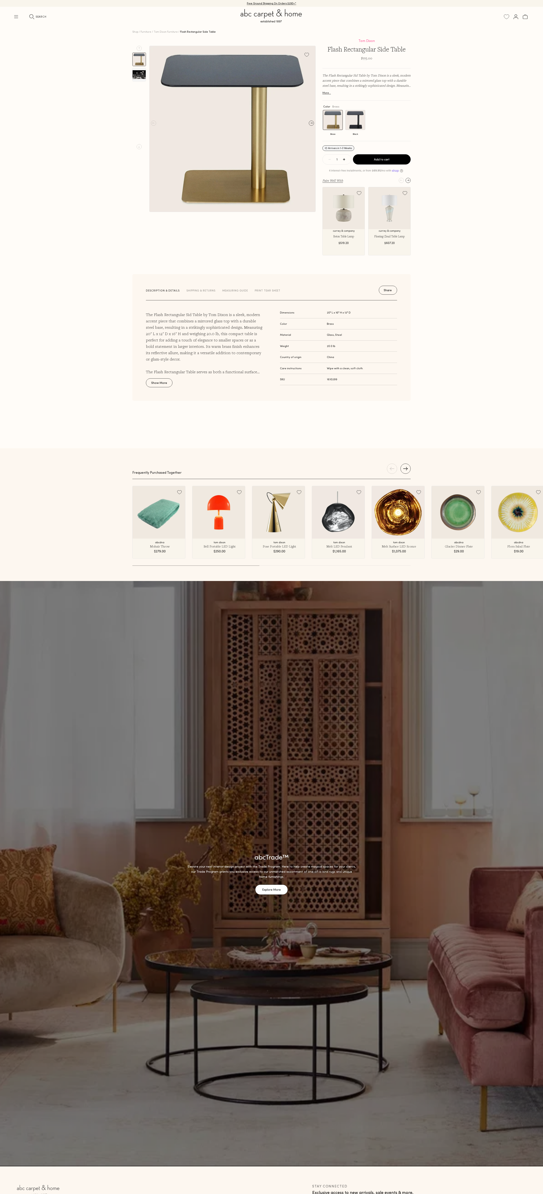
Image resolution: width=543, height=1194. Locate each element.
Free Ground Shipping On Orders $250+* (271, 3)
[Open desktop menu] (16, 16)
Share (388, 290)
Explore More (271, 890)
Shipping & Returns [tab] (201, 290)
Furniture (146, 31)
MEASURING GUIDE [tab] (235, 290)
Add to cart (382, 159)
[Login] (516, 17)
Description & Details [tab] (163, 290)
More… (326, 92)
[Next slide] (139, 146)
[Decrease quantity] (329, 159)
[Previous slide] (139, 48)
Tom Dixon (366, 41)
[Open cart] (525, 17)
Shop (135, 31)
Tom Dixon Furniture (166, 31)
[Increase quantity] (344, 159)
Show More (159, 383)
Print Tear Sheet (267, 290)
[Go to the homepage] (271, 21)
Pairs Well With (332, 180)
